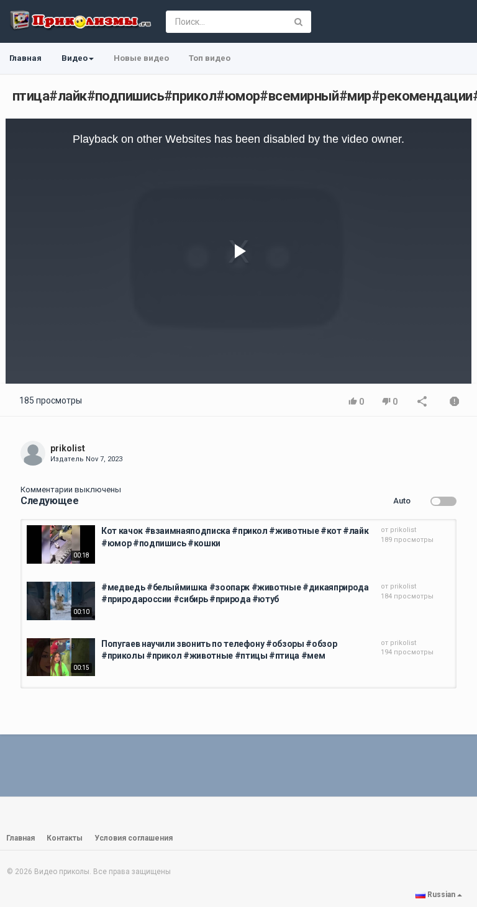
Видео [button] (74, 58)
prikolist (67, 448)
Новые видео (141, 58)
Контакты (65, 838)
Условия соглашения (133, 838)
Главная (25, 58)
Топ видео (209, 58)
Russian (441, 894)
